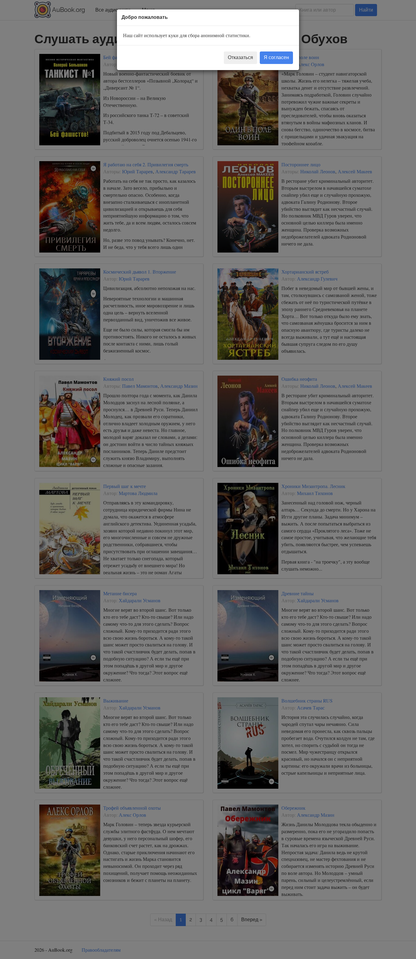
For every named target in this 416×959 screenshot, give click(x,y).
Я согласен (276, 57)
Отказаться (240, 57)
